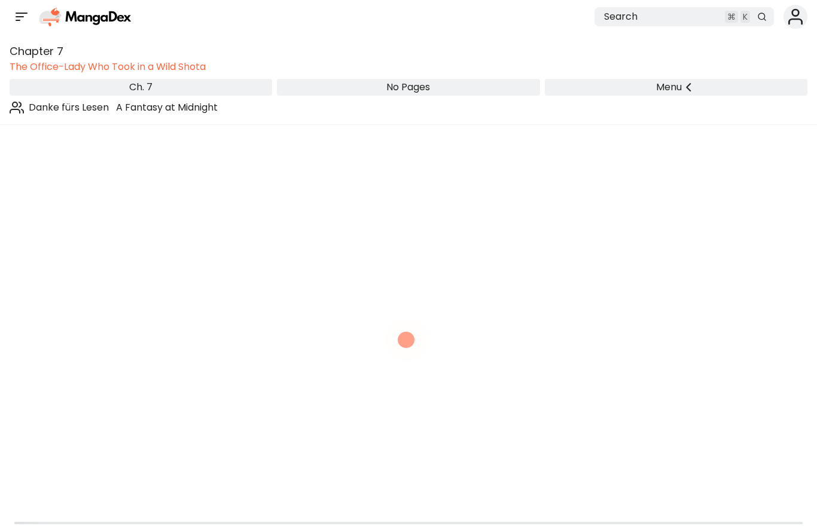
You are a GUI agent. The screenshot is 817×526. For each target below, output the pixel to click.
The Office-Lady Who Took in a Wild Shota (108, 67)
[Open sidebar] (21, 17)
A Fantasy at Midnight (167, 107)
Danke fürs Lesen (69, 107)
